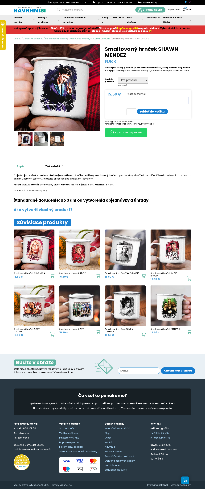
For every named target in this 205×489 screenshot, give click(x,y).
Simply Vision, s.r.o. (62, 485)
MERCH (117, 17)
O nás (108, 437)
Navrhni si (110, 446)
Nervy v (105, 20)
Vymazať (122, 85)
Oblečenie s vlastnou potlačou (74, 20)
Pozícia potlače (109, 80)
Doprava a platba (69, 442)
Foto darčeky (131, 20)
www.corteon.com (181, 485)
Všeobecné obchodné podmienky (78, 451)
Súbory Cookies (113, 451)
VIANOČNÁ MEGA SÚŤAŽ (118, 428)
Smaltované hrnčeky (56, 38)
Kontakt (109, 442)
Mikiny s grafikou (43, 20)
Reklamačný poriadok (71, 446)
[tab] (31, 164)
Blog (107, 433)
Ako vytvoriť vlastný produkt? (43, 209)
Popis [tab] (20, 166)
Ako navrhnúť (66, 428)
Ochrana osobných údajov (120, 460)
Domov (17, 38)
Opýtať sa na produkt (128, 132)
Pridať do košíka (152, 111)
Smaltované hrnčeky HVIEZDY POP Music (89, 38)
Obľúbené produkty (116, 470)
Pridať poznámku (136, 94)
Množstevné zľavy (69, 437)
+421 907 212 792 (160, 433)
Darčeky (152, 17)
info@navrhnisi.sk (160, 437)
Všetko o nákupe (68, 433)
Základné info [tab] (54, 166)
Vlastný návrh (152, 10)
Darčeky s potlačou (33, 38)
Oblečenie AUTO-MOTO (172, 20)
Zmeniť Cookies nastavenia (120, 456)
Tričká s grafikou (18, 20)
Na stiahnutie (112, 465)
